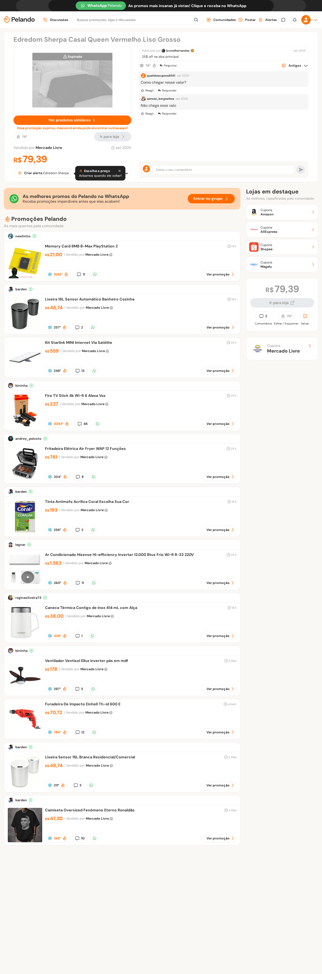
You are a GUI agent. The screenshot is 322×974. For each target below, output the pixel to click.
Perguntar (170, 65)
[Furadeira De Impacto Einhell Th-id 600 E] (25, 734)
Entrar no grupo (208, 198)
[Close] (119, 171)
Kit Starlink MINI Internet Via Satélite (78, 342)
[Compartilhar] (95, 274)
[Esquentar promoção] (154, 65)
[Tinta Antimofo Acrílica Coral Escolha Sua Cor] (25, 532)
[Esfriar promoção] (141, 65)
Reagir (149, 90)
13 (82, 371)
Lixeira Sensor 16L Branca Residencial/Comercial (90, 757)
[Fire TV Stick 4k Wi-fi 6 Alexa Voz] (25, 426)
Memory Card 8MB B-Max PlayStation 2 (81, 246)
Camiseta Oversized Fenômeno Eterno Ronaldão (90, 810)
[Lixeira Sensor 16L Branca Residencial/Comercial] (25, 787)
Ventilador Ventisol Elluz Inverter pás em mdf (86, 660)
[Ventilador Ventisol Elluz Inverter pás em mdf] (25, 691)
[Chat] (283, 20)
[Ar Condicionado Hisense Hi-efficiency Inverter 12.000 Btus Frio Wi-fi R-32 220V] (25, 585)
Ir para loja (279, 302)
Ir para (109, 136)
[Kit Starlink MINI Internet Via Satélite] (25, 373)
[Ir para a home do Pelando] (19, 20)
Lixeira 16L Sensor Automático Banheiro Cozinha (89, 299)
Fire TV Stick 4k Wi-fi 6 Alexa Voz (75, 395)
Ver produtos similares (70, 120)
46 (85, 424)
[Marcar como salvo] (305, 316)
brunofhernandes (178, 51)
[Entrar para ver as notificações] (294, 20)
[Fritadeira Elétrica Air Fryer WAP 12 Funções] (25, 479)
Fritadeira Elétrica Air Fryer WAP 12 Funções (85, 448)
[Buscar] (196, 20)
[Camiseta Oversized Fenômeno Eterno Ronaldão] (25, 840)
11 (84, 274)
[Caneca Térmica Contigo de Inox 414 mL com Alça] (25, 638)
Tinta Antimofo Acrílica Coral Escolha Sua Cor (87, 501)
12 (82, 732)
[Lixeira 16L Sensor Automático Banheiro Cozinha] (25, 330)
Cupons (283, 348)
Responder (169, 90)
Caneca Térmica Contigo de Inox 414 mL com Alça (91, 607)
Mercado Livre (49, 147)
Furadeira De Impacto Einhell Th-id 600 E (82, 704)
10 (83, 838)
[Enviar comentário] (300, 169)
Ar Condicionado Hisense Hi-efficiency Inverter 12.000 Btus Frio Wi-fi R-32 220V (119, 554)
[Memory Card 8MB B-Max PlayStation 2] (25, 277)
